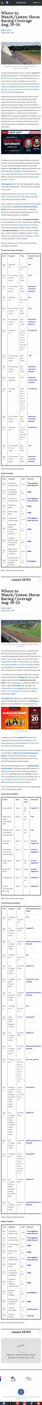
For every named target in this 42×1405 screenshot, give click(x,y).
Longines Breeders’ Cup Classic (15, 664)
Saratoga (23, 174)
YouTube (7, 236)
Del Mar (13, 194)
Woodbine (26, 197)
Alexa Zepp (18, 777)
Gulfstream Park (23, 194)
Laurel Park (5, 197)
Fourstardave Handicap (9, 174)
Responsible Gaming (21, 1398)
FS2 (12, 187)
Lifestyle (21, 3)
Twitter (35, 233)
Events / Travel (6, 30)
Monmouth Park (16, 197)
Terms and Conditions (33, 1396)
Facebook (28, 233)
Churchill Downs (14, 84)
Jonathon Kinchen (24, 225)
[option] (13, 1379)
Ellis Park (33, 194)
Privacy (25, 1396)
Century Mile (5, 774)
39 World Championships (13, 78)
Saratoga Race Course (9, 688)
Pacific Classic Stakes (9, 659)
